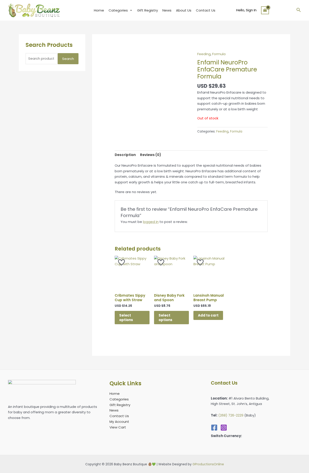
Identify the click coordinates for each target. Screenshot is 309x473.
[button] (298, 10)
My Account (119, 421)
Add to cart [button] (208, 315)
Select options (126, 317)
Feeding (204, 54)
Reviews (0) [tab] (150, 154)
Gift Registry (147, 10)
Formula (219, 54)
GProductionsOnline (208, 464)
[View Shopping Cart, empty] (265, 10)
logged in (151, 221)
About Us (183, 10)
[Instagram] (223, 427)
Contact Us (205, 10)
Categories (118, 10)
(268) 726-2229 (230, 415)
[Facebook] (214, 427)
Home (99, 10)
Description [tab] (125, 154)
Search (68, 58)
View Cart (117, 427)
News (166, 10)
